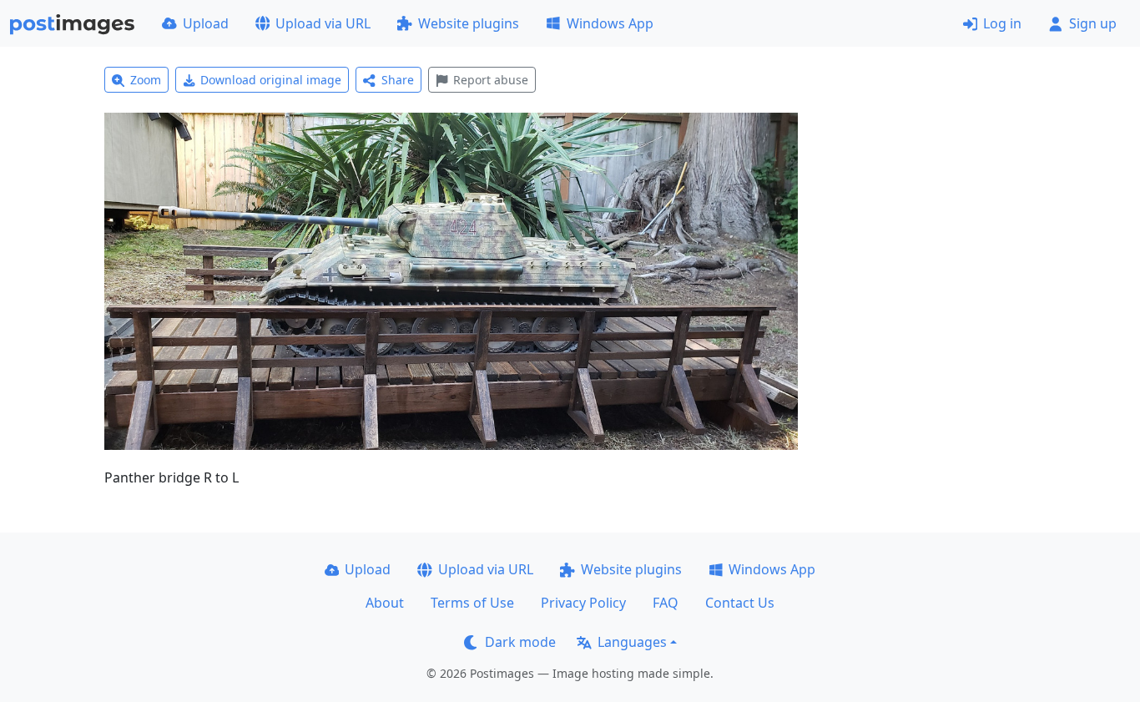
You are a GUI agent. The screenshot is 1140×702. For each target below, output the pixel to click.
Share (397, 80)
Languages (632, 642)
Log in (1002, 23)
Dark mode (520, 642)
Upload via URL (323, 23)
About (385, 602)
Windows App (610, 23)
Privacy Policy (583, 602)
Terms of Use (472, 602)
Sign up (1093, 23)
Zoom (145, 80)
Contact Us (739, 602)
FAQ (665, 602)
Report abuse (490, 80)
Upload (206, 23)
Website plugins (468, 23)
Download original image (270, 80)
